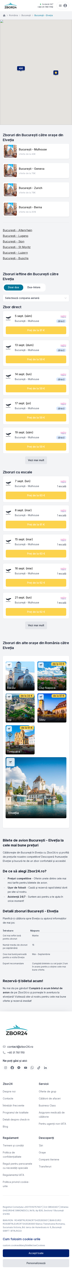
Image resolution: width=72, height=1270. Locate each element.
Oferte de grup (47, 1091)
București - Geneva (31, 168)
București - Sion (13, 241)
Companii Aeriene (49, 1159)
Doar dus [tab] (13, 287)
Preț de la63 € (36, 495)
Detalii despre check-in (16, 1119)
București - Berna (30, 207)
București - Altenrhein (17, 230)
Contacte (8, 1098)
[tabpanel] (36, 461)
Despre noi (9, 1091)
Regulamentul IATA (13, 1174)
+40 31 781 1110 (45, 5)
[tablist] (24, 287)
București (26, 15)
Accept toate (36, 1253)
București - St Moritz (17, 247)
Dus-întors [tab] (33, 287)
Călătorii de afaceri (50, 1098)
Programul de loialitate (15, 1112)
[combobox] (36, 298)
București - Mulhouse (33, 149)
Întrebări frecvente (13, 1105)
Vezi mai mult (36, 460)
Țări (41, 1145)
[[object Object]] (5, 1067)
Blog (5, 1126)
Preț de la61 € (36, 330)
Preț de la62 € (36, 582)
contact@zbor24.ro (20, 1046)
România (13, 15)
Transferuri (45, 1166)
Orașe (42, 1152)
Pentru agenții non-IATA (52, 1123)
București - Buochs (15, 258)
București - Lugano (15, 236)
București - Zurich (30, 188)
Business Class (47, 1105)
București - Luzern (15, 252)
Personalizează (36, 1263)
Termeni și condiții (13, 1145)
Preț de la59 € (36, 359)
